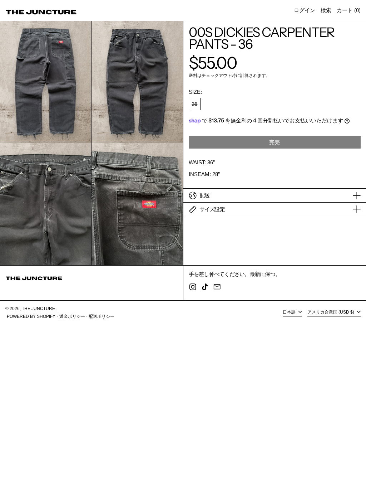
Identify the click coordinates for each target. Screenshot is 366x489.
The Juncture (39, 308)
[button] (326, 10)
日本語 (290, 312)
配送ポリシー (101, 316)
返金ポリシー (72, 316)
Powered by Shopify (31, 316)
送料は (195, 75)
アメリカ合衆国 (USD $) (331, 312)
